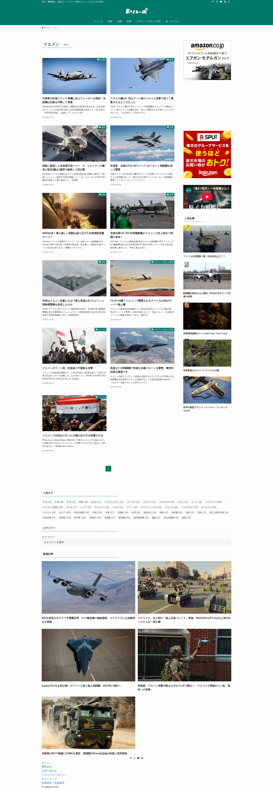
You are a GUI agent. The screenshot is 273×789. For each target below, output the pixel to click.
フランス (171, 507)
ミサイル (49, 512)
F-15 (47, 502)
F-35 (71, 502)
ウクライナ (213, 502)
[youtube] (221, 1)
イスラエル (166, 502)
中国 (97, 512)
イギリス (149, 502)
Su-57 (96, 502)
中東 (110, 512)
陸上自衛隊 (171, 517)
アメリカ (133, 502)
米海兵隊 (49, 517)
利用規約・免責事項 (53, 783)
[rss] (225, 1)
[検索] (229, 1)
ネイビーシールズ (151, 507)
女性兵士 (150, 512)
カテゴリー (48, 537)
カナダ (71, 507)
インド (196, 502)
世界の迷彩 (81, 512)
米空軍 (80, 517)
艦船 (156, 517)
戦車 (164, 512)
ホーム (45, 762)
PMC (83, 502)
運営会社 (47, 766)
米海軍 (65, 517)
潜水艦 (177, 512)
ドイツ (132, 507)
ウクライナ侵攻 (53, 507)
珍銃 (190, 512)
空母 (202, 512)
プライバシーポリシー (54, 775)
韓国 (186, 517)
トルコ (118, 507)
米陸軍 (95, 517)
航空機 (124, 517)
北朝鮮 (123, 512)
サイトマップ (49, 778)
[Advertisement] (207, 105)
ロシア (65, 512)
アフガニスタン (114, 502)
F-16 (59, 502)
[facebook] (213, 1)
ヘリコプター (189, 507)
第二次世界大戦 (219, 512)
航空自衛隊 (141, 517)
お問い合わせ (49, 770)
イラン (182, 502)
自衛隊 (110, 517)
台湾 (136, 512)
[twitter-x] (217, 1)
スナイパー (101, 507)
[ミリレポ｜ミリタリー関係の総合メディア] (136, 11)
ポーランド (208, 507)
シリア (85, 507)
